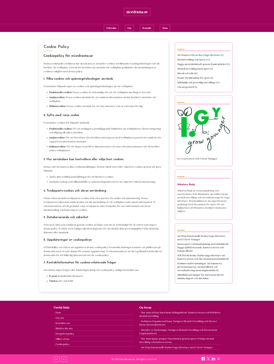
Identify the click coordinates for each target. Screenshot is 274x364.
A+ (56, 359)
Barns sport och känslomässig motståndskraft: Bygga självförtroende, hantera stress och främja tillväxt (203, 247)
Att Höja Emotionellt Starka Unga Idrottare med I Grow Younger (177, 347)
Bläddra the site (64, 328)
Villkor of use (62, 338)
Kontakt (146, 28)
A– (64, 359)
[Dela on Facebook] (204, 359)
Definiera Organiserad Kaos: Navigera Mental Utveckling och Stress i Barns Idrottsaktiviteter (178, 323)
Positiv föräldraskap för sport (193, 77)
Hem (165, 28)
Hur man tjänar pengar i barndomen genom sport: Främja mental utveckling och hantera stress (176, 340)
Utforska (111, 28)
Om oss (60, 317)
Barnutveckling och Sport (191, 59)
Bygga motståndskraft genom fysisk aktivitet (201, 64)
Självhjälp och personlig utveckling (196, 82)
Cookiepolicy (62, 344)
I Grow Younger (208, 158)
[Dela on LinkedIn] (214, 359)
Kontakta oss (63, 323)
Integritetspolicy (65, 333)
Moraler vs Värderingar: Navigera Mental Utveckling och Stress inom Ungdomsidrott (178, 331)
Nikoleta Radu (186, 184)
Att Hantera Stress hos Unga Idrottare (198, 55)
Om (129, 28)
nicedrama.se (137, 12)
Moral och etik (185, 73)
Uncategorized (185, 87)
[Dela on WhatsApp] (218, 359)
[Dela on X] (209, 359)
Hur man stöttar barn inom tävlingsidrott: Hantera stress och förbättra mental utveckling (179, 314)
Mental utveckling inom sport (193, 68)
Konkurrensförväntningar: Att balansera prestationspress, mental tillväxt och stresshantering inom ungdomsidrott (199, 267)
